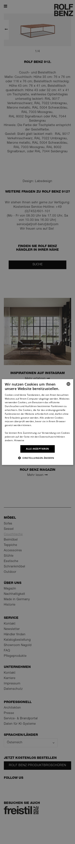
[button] (37, 457)
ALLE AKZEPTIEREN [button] (37, 448)
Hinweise (19, 440)
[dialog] (37, 422)
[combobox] (68, 384)
